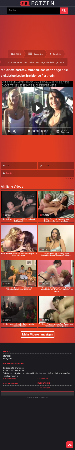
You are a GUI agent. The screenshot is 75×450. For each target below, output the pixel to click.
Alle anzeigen (44, 388)
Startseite (7, 356)
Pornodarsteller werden (13, 368)
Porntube (10, 173)
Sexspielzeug (10, 379)
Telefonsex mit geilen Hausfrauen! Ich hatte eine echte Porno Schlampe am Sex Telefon (37, 373)
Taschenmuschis (10, 376)
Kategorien (7, 359)
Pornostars (43, 379)
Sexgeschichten (11, 383)
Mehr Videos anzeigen (37, 334)
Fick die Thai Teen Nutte (13, 371)
